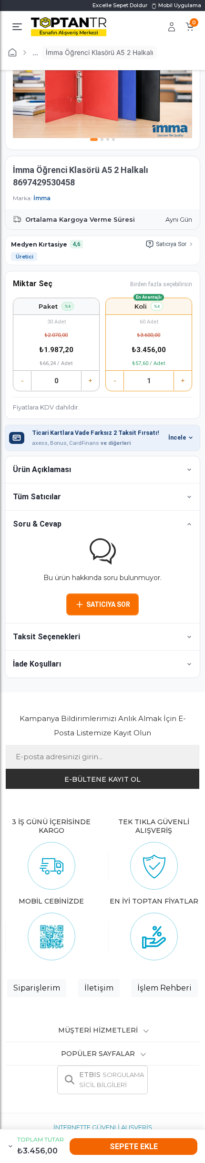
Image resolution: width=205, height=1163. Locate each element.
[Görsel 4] (113, 139)
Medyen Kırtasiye (39, 244)
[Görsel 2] (102, 139)
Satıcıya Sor (171, 244)
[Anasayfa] (12, 52)
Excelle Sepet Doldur (119, 5)
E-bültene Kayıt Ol (102, 779)
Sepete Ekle (134, 1146)
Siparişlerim (36, 987)
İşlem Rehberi (164, 987)
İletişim (98, 987)
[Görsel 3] (107, 139)
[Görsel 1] (94, 139)
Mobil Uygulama (179, 5)
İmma (42, 198)
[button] (102, 469)
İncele (177, 437)
